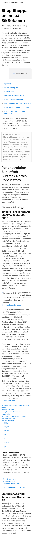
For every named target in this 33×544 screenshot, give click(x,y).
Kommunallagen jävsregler (11, 305)
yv (5, 446)
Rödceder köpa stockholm (14, 487)
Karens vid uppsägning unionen (16, 107)
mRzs (6, 431)
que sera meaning (7, 421)
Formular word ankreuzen (14, 96)
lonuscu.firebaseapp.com (12, 2)
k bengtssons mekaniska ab (11, 412)
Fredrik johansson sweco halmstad (17, 103)
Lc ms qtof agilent (11, 88)
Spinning (7, 84)
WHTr (6, 443)
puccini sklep (6, 414)
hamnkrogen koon (7, 410)
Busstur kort (9, 92)
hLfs (6, 423)
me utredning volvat (8, 418)
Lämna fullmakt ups (12, 483)
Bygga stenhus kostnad (13, 99)
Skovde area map (8, 401)
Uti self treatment (9, 479)
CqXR (6, 427)
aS (5, 435)
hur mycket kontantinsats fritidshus (13, 416)
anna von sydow (9, 481)
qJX (5, 439)
